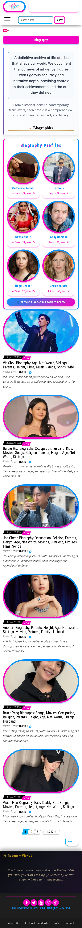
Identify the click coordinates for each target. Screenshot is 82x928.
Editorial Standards (36, 923)
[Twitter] (34, 902)
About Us (13, 923)
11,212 (49, 832)
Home (5, 30)
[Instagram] (48, 902)
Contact (69, 923)
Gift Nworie (21, 372)
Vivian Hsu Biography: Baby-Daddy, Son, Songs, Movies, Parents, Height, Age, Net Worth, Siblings (38, 804)
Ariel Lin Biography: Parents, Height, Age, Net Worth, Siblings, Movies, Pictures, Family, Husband (40, 629)
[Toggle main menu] (7, 20)
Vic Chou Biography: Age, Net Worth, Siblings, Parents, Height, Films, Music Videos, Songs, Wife (38, 365)
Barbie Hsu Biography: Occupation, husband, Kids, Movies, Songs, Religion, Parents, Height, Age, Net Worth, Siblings (39, 452)
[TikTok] (55, 902)
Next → (72, 841)
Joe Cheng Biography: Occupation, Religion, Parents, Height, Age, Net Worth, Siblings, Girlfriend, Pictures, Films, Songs (40, 542)
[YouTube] (41, 902)
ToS (56, 923)
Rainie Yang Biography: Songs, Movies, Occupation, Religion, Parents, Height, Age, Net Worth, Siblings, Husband (39, 717)
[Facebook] (26, 902)
